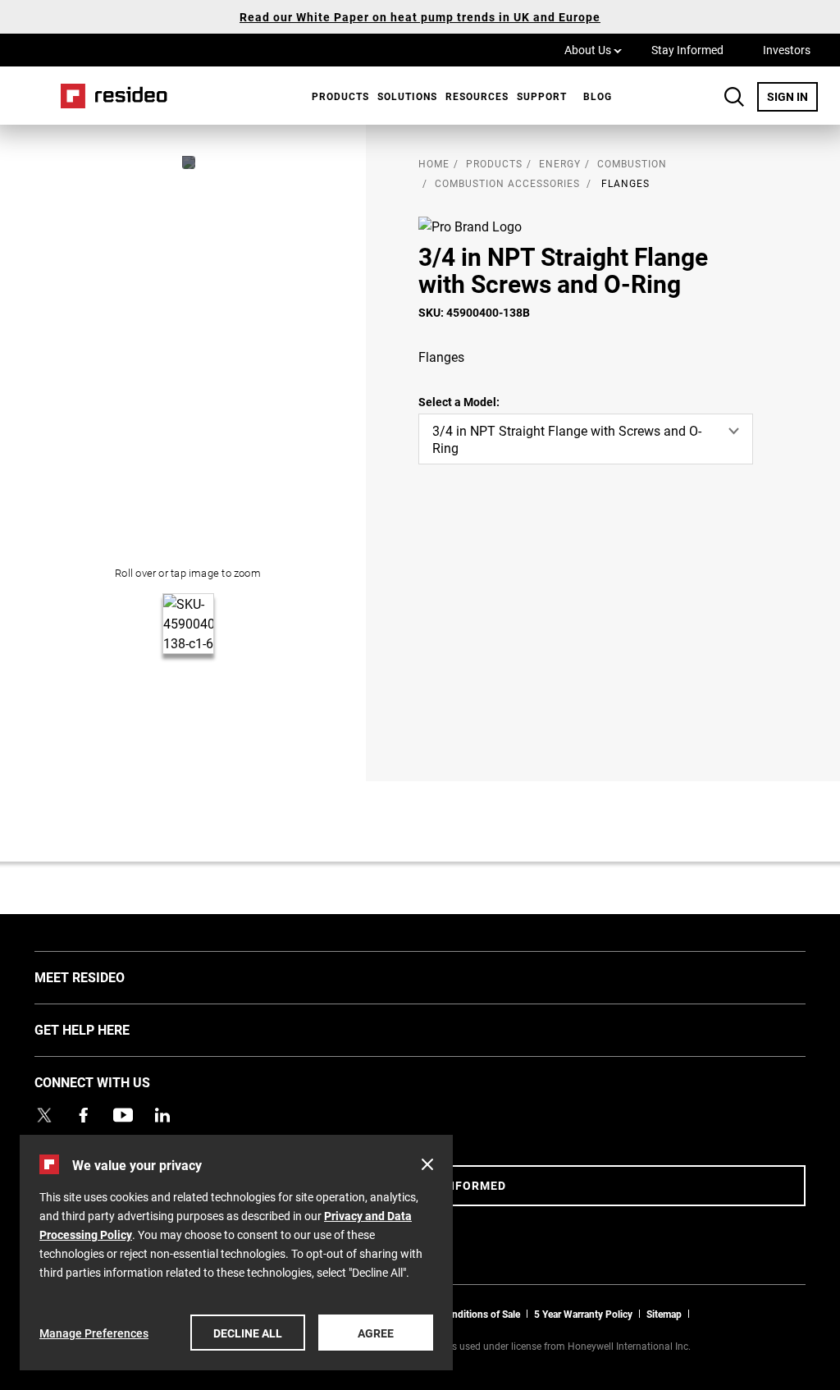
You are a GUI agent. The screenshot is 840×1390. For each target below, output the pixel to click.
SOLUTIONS (407, 96)
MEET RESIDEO (104, 976)
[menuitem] (336, 96)
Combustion (632, 163)
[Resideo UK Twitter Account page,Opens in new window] (44, 1115)
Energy (560, 163)
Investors (786, 49)
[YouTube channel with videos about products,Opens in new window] (123, 1115)
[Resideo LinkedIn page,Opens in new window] (162, 1115)
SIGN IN (792, 96)
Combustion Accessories (507, 183)
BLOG (597, 96)
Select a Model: (459, 401)
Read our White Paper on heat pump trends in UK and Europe (420, 17)
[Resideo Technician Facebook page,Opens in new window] (84, 1115)
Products (340, 96)
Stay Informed (687, 49)
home (434, 163)
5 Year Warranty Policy (583, 1313)
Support (542, 96)
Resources (477, 96)
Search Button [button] (734, 97)
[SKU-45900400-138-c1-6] (188, 162)
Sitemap (664, 1313)
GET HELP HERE (106, 1029)
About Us (593, 49)
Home (108, 95)
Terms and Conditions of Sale (455, 1313)
